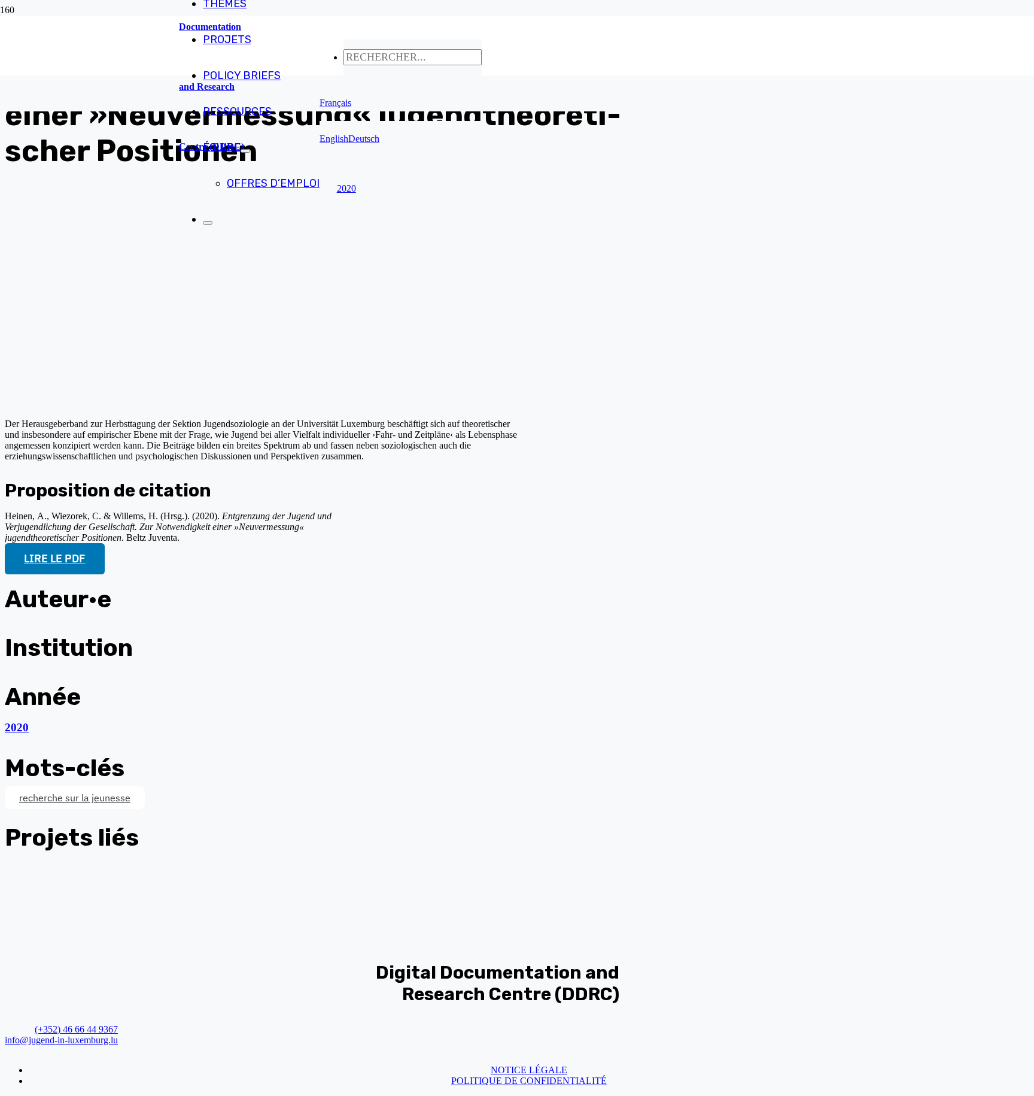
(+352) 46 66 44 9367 (76, 1029)
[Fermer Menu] (207, 223)
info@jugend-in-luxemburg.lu (61, 1040)
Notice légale (529, 1070)
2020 (17, 727)
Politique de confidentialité (529, 1081)
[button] (335, 103)
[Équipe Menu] (245, 151)
